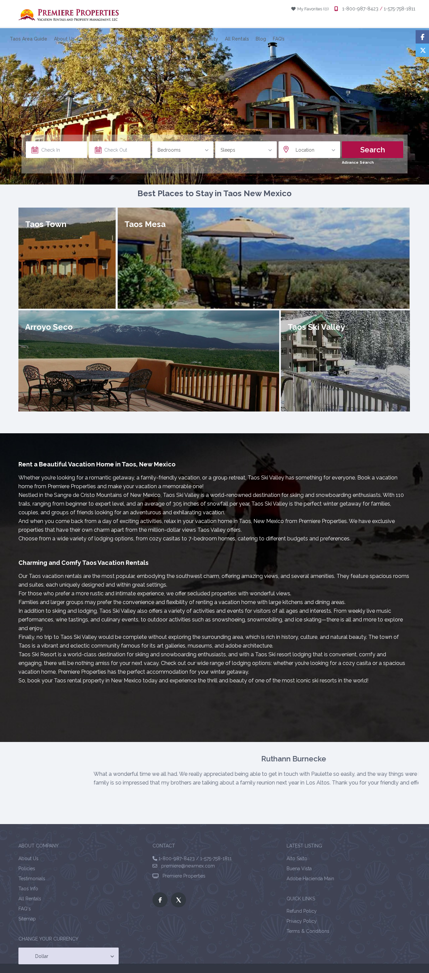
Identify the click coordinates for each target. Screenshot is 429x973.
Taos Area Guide (28, 39)
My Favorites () (310, 8)
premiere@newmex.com (186, 868)
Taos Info (127, 39)
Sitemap (27, 920)
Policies (26, 870)
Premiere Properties (182, 878)
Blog (261, 39)
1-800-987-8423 (360, 8)
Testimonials (95, 39)
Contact (153, 39)
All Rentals (237, 39)
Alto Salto (297, 860)
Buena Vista (299, 870)
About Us (64, 39)
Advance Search (358, 162)
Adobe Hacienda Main (310, 880)
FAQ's (24, 910)
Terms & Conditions (308, 933)
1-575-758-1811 (398, 8)
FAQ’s (279, 39)
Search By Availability (194, 39)
